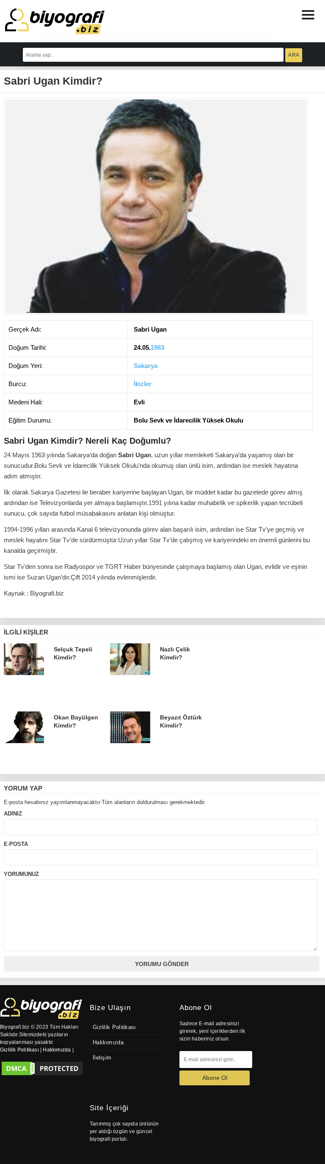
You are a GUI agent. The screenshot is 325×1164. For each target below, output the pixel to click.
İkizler (142, 383)
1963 (157, 347)
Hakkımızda (108, 1043)
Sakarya (145, 365)
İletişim (102, 1058)
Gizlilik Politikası (114, 1027)
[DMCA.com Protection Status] (42, 1068)
